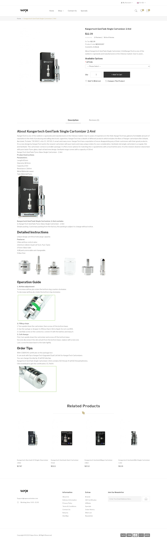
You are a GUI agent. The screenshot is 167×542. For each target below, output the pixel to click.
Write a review (109, 37)
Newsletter (89, 516)
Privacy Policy (67, 503)
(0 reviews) (98, 37)
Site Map (65, 516)
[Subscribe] (146, 499)
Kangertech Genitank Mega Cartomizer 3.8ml (98, 461)
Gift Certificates (90, 500)
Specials (88, 506)
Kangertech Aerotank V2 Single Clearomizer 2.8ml (32, 461)
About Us (65, 497)
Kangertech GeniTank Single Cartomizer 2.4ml (40, 18)
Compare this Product (116, 81)
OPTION (89, 62)
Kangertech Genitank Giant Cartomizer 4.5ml (65, 461)
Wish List (88, 513)
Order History (90, 509)
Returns (65, 513)
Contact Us (66, 509)
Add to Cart (117, 75)
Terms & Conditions (69, 506)
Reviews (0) (94, 120)
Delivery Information (69, 500)
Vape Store (34, 535)
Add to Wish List (94, 81)
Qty (86, 75)
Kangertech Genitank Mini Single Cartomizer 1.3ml (134, 461)
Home (19, 18)
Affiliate (88, 503)
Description (73, 120)
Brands (87, 497)
